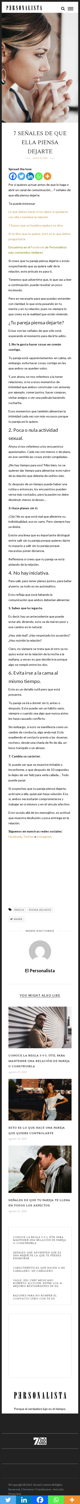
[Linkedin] (30, 176)
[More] (47, 176)
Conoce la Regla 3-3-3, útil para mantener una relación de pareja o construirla (39, 1061)
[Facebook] (13, 176)
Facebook (37, 247)
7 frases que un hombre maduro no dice (35, 225)
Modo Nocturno (40, 930)
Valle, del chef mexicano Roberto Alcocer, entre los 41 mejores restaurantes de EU (37, 1283)
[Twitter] (21, 176)
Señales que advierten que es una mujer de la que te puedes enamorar (37, 1255)
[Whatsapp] (39, 176)
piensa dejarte (40, 910)
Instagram (44, 836)
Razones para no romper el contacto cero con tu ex (35, 1297)
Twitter (28, 836)
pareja (19, 910)
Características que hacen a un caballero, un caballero (39, 1269)
